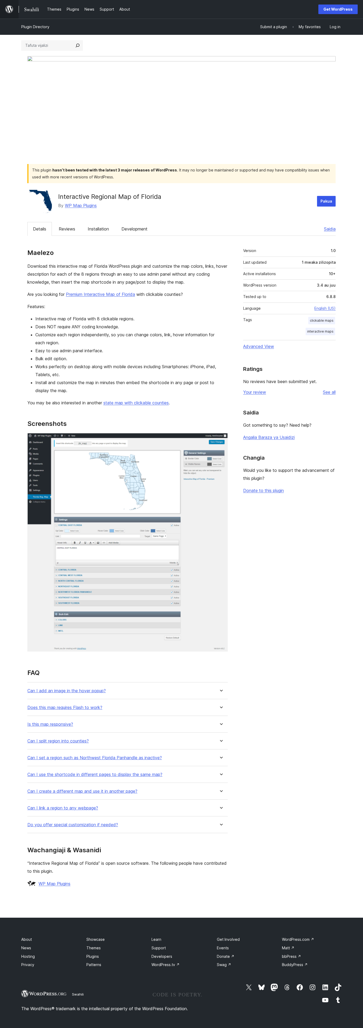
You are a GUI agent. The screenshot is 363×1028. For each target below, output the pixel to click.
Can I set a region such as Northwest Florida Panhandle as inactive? (94, 757)
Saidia (330, 229)
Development (134, 229)
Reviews (67, 229)
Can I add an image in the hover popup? (66, 690)
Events (223, 948)
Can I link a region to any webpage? (62, 808)
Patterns (93, 964)
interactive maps (320, 331)
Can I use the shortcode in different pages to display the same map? (94, 774)
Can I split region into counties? (58, 741)
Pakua (326, 201)
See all (329, 392)
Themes (93, 948)
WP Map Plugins (81, 205)
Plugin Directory (35, 26)
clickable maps (322, 320)
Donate (225, 956)
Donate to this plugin (263, 490)
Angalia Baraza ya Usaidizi (269, 437)
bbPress (291, 956)
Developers (161, 956)
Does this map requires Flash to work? (64, 707)
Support (158, 948)
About (26, 939)
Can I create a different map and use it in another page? (82, 791)
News (26, 948)
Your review (254, 392)
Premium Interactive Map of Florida (100, 294)
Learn (156, 939)
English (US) (325, 308)
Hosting (28, 956)
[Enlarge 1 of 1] (220, 440)
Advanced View (258, 346)
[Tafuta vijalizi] (77, 45)
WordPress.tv (165, 964)
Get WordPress (338, 9)
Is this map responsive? (50, 724)
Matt (288, 948)
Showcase (95, 939)
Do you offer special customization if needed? (72, 824)
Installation (98, 229)
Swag (224, 964)
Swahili (78, 994)
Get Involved (228, 939)
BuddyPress (295, 964)
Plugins (92, 956)
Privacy (27, 964)
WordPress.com (298, 939)
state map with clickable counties (136, 402)
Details (39, 229)
